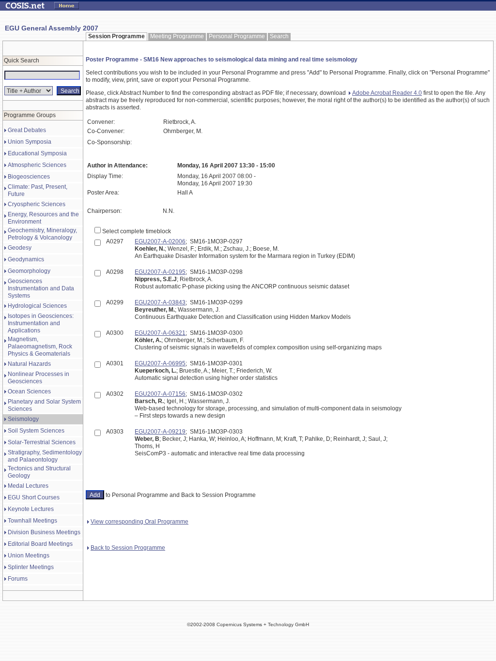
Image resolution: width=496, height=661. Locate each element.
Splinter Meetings (31, 567)
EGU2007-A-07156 (160, 394)
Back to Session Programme (128, 547)
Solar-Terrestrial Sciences (42, 442)
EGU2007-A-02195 (160, 272)
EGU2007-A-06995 (160, 363)
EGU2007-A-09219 (160, 431)
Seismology (23, 419)
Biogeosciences (29, 176)
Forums (18, 578)
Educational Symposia (37, 153)
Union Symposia (29, 141)
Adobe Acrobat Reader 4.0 (387, 93)
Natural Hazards (29, 364)
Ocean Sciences (29, 391)
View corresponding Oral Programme (139, 521)
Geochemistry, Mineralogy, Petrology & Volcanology (42, 234)
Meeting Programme (177, 36)
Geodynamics (26, 259)
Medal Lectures (28, 485)
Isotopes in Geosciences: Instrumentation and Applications (41, 323)
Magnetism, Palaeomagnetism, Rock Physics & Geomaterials (40, 346)
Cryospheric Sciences (36, 204)
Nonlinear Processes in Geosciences (38, 378)
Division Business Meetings (44, 532)
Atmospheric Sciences (37, 165)
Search (279, 36)
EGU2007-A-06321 (160, 333)
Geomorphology (29, 271)
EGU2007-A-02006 (160, 241)
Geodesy (19, 247)
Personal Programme (237, 36)
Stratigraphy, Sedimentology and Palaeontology (45, 456)
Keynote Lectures (31, 509)
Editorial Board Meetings (40, 544)
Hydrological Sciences (37, 305)
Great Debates (27, 130)
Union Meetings (28, 555)
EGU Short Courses (34, 497)
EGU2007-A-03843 (160, 302)
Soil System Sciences (36, 430)
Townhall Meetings (32, 520)
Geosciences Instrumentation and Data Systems (41, 288)
